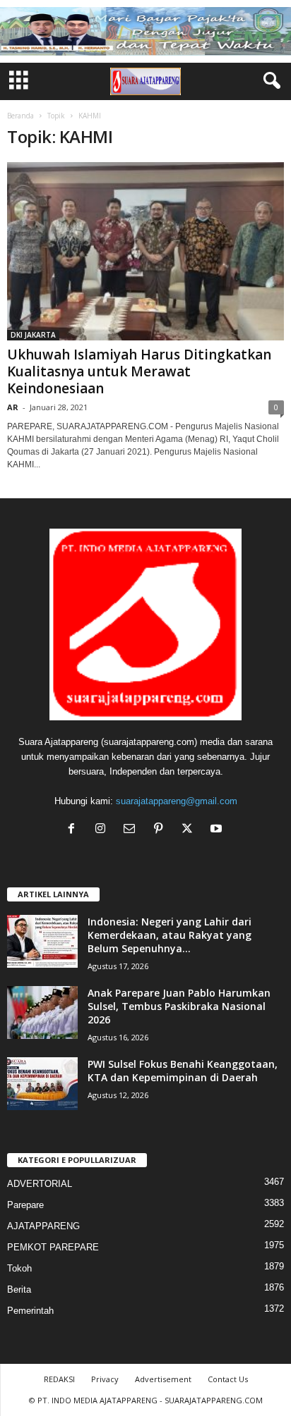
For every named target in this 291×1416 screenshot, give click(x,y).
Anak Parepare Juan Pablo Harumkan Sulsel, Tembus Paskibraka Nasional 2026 (179, 1006)
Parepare (25, 1205)
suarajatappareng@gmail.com (176, 801)
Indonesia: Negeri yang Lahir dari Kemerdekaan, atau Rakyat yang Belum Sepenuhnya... (169, 935)
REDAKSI (59, 1379)
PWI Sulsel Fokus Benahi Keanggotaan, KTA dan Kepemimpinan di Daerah (183, 1070)
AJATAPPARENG (43, 1226)
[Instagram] (103, 830)
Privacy (105, 1379)
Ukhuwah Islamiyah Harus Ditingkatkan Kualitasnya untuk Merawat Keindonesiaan (139, 371)
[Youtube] (218, 830)
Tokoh (19, 1268)
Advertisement (163, 1379)
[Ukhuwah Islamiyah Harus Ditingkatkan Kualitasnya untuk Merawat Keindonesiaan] (145, 251)
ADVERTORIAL (39, 1183)
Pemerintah (30, 1310)
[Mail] (132, 830)
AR (12, 407)
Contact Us (228, 1379)
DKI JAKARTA (33, 335)
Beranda (20, 116)
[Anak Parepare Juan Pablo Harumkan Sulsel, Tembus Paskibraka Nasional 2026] (42, 1012)
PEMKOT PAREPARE (53, 1247)
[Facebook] (74, 830)
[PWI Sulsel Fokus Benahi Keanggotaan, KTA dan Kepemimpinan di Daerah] (42, 1083)
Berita (19, 1289)
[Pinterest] (161, 830)
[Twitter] (190, 830)
